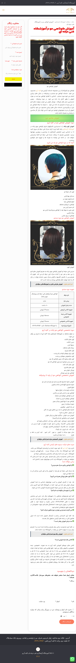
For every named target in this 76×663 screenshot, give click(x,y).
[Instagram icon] (2, 3)
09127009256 (49, 3)
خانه (73, 22)
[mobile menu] (3, 10)
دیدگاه (71, 581)
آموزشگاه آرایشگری (68, 129)
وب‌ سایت (42, 601)
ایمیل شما (19, 52)
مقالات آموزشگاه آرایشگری (62, 22)
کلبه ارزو (65, 448)
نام (72, 601)
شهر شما (7, 61)
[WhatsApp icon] (5, 3)
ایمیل (57, 601)
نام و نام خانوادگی (17, 44)
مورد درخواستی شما (16, 70)
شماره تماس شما (17, 61)
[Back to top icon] (38, 649)
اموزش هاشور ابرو (52, 118)
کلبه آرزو (38, 91)
